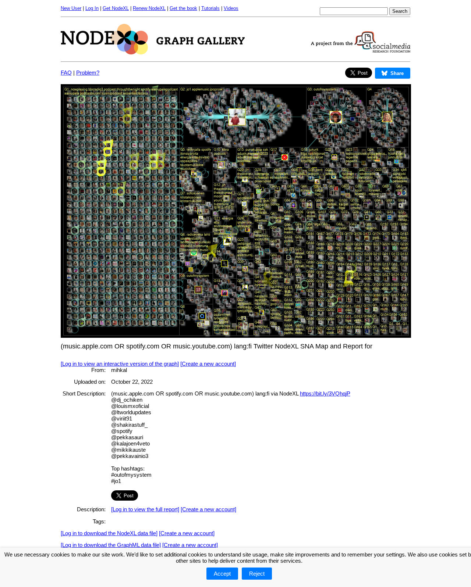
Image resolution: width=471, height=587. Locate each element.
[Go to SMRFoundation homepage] (360, 50)
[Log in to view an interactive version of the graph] (120, 364)
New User (71, 8)
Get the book (183, 8)
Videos (231, 8)
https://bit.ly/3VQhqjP (325, 393)
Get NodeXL (116, 8)
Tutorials (210, 8)
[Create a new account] (208, 364)
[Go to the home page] (153, 52)
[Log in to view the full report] (145, 509)
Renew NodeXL (149, 8)
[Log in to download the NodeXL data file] (109, 533)
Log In (92, 8)
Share (397, 73)
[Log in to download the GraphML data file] (111, 545)
